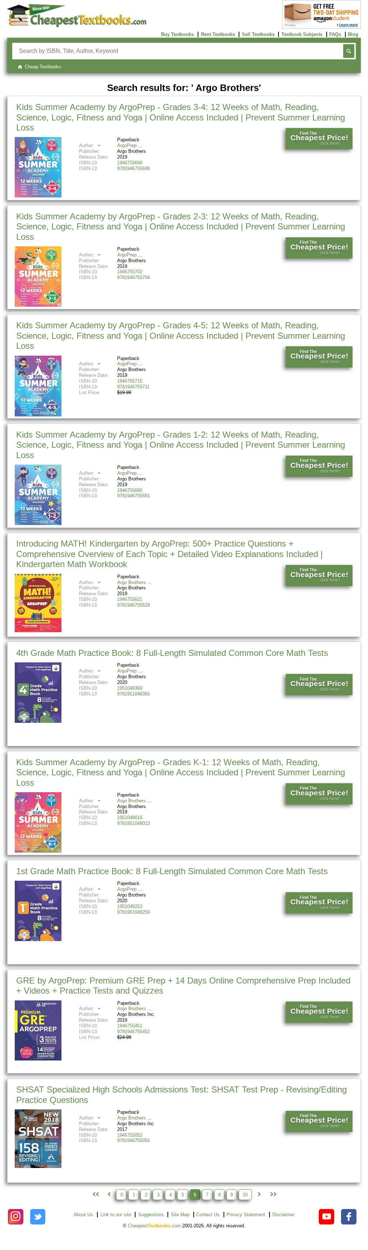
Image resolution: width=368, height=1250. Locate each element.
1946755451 (129, 1025)
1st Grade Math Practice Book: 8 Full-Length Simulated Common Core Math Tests (172, 871)
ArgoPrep (127, 145)
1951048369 (129, 688)
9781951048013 (133, 823)
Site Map (180, 1214)
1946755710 (129, 381)
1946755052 (129, 1135)
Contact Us (208, 1214)
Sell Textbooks (258, 34)
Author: (87, 145)
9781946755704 (133, 277)
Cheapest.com (154, 1225)
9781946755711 (133, 386)
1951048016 (129, 817)
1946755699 (129, 162)
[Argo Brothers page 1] (94, 1194)
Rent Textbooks (218, 34)
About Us (83, 1214)
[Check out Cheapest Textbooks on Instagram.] (15, 1216)
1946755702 (129, 271)
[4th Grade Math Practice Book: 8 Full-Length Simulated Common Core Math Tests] (38, 721)
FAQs (335, 34)
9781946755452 (133, 1031)
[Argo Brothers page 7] (259, 1194)
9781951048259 (133, 912)
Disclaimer (283, 1214)
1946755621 (129, 599)
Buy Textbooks (177, 34)
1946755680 (129, 490)
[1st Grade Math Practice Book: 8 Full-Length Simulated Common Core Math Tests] (38, 939)
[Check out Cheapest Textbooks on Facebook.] (348, 1216)
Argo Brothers (131, 582)
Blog (353, 34)
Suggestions (151, 1214)
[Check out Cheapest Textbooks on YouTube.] (326, 1216)
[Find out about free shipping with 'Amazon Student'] (321, 27)
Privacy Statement (245, 1214)
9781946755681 (133, 495)
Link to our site (115, 1214)
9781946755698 (133, 168)
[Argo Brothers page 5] (109, 1194)
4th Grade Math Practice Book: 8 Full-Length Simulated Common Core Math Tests (172, 653)
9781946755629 (133, 605)
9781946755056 (133, 1140)
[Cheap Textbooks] (76, 25)
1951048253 (129, 906)
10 (245, 1194)
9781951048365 (133, 694)
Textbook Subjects (301, 34)
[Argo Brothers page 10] (272, 1194)
